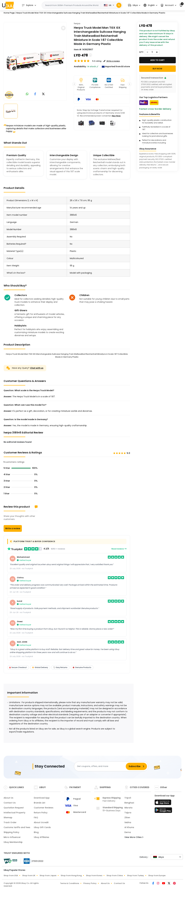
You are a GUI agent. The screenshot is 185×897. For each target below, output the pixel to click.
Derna (127, 832)
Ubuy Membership (13, 842)
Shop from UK (28, 875)
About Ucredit (41, 822)
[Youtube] (164, 883)
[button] (134, 5)
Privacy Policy (90, 883)
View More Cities (133, 837)
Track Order (10, 822)
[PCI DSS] (10, 861)
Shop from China (115, 875)
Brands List (39, 802)
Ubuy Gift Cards (42, 827)
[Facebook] (153, 883)
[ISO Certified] (32, 860)
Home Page (9, 12)
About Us (8, 797)
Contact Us (10, 802)
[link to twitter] (43, 94)
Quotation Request (14, 807)
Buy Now (116, 115)
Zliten (127, 817)
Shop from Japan (48, 875)
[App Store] (163, 803)
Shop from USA (11, 875)
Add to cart (157, 60)
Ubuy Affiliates (41, 837)
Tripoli (127, 797)
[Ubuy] (8, 5)
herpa (77, 23)
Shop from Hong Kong (71, 875)
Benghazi (129, 802)
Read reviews (117, 548)
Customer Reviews (43, 807)
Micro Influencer (12, 837)
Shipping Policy (11, 832)
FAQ (36, 817)
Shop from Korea (94, 875)
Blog (36, 832)
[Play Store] (163, 811)
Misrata (128, 807)
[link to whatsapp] (27, 94)
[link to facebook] (35, 94)
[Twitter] (169, 883)
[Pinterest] (174, 883)
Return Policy (40, 812)
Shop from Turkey (135, 875)
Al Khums (129, 827)
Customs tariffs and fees (17, 827)
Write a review (12, 528)
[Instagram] (158, 883)
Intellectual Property (14, 812)
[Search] (118, 5)
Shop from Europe (156, 875)
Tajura (127, 812)
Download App (42, 797)
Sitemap (8, 817)
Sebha (127, 822)
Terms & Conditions (69, 883)
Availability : (80, 66)
